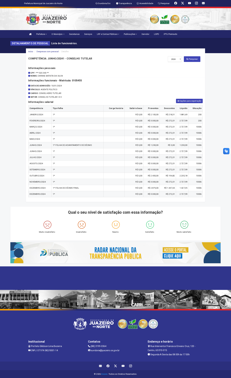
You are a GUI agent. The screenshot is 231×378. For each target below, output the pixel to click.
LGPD (156, 34)
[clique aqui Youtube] (123, 366)
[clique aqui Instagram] (130, 366)
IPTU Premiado (170, 34)
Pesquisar (193, 59)
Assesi (104, 374)
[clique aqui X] (115, 366)
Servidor (145, 34)
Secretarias (74, 34)
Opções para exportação (190, 101)
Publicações (130, 34)
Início (30, 51)
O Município (57, 34)
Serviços (88, 34)
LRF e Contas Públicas (107, 34)
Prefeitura (41, 34)
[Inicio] (30, 34)
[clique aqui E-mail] (100, 366)
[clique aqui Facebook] (108, 366)
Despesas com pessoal (48, 51)
